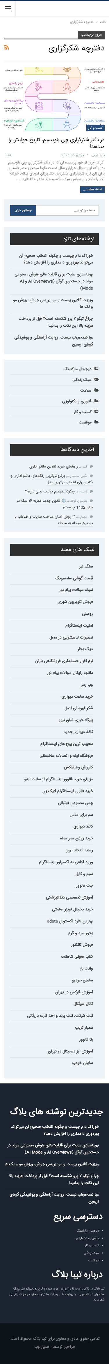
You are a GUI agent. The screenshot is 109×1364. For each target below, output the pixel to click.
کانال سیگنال (83, 1004)
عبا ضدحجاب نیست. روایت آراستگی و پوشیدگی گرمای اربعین (53, 341)
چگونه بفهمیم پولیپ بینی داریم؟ (50, 491)
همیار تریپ (84, 1027)
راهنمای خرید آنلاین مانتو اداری (53, 466)
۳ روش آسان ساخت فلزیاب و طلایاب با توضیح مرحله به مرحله (54, 520)
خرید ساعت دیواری (77, 696)
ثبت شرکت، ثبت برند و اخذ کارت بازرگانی (60, 1015)
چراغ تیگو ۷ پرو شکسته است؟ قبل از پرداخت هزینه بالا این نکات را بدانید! (56, 322)
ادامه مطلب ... (92, 189)
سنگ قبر (86, 566)
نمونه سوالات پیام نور (76, 590)
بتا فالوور (86, 1039)
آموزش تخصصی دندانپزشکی (69, 897)
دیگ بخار (85, 649)
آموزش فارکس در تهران (74, 992)
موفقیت (85, 422)
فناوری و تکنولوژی (77, 401)
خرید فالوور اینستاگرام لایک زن (67, 791)
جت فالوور (84, 885)
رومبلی (87, 613)
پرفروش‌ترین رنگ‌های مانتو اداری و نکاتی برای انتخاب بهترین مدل (52, 479)
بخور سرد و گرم (80, 933)
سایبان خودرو (82, 980)
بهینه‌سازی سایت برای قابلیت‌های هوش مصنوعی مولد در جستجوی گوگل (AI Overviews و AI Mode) (54, 281)
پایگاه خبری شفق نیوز (76, 720)
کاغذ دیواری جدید (78, 732)
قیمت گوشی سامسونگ (74, 578)
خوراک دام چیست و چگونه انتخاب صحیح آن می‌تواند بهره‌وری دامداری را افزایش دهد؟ (56, 259)
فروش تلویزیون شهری (75, 602)
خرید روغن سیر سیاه (76, 838)
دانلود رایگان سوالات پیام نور (70, 673)
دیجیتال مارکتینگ (77, 369)
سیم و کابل (84, 874)
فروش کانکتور (82, 944)
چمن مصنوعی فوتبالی (75, 803)
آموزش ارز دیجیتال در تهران (70, 1051)
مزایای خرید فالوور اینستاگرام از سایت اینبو (58, 779)
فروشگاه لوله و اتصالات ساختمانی (66, 755)
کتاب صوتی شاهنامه (77, 956)
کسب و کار (95, 128)
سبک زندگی (82, 380)
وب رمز (87, 684)
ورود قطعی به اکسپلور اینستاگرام (66, 862)
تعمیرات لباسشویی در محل (71, 637)
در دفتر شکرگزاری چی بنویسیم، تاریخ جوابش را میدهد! (56, 143)
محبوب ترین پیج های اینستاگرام (66, 744)
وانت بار (86, 968)
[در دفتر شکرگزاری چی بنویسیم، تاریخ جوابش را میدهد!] (54, 99)
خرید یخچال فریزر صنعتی (72, 909)
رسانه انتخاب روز (79, 850)
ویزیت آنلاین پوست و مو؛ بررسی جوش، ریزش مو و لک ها (53, 304)
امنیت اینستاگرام (79, 625)
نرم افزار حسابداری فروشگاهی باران (64, 661)
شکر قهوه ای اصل (79, 708)
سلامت (86, 390)
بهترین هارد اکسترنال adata (70, 921)
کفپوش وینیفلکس (78, 767)
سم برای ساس (81, 815)
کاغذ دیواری (83, 826)
